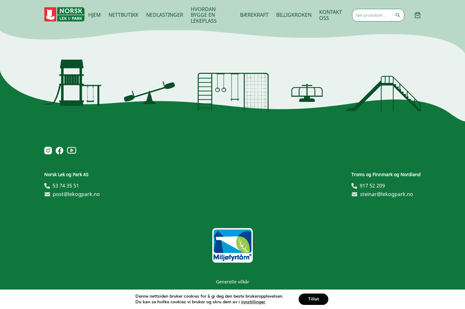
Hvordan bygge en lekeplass (204, 15)
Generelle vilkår (232, 282)
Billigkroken (294, 14)
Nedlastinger (164, 14)
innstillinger (253, 302)
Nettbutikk (123, 14)
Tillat (313, 299)
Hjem (94, 14)
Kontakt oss (330, 15)
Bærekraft (254, 14)
